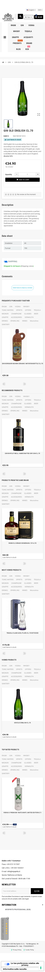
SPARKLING (14, 321)
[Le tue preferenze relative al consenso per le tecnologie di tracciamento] (41, 968)
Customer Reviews (3, 929)
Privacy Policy (17, 950)
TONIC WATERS (7, 310)
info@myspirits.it (13, 871)
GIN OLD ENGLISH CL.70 (22, 723)
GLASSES (27, 314)
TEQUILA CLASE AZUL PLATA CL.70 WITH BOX (22, 633)
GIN (10, 306)
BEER (36, 314)
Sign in (28, 17)
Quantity (8, 174)
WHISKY (26, 306)
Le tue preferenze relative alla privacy (25, 964)
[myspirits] (8, 17)
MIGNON (5, 314)
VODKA (18, 306)
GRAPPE (5, 317)
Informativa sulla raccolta (15, 969)
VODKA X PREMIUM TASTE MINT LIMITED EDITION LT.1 (22, 812)
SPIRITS (19, 310)
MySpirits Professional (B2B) (18, 909)
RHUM (4, 306)
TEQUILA (37, 310)
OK (38, 891)
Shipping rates (27, 266)
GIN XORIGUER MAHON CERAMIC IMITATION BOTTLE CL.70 (22, 363)
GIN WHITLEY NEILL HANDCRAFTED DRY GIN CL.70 (22, 453)
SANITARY (5, 324)
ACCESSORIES (16, 317)
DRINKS (5, 321)
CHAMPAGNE (16, 314)
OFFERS (28, 310)
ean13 (6, 136)
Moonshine (34, 321)
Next (24, 384)
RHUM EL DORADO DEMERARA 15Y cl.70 (22, 543)
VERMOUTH (29, 317)
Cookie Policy (29, 950)
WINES (24, 321)
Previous (3, 384)
